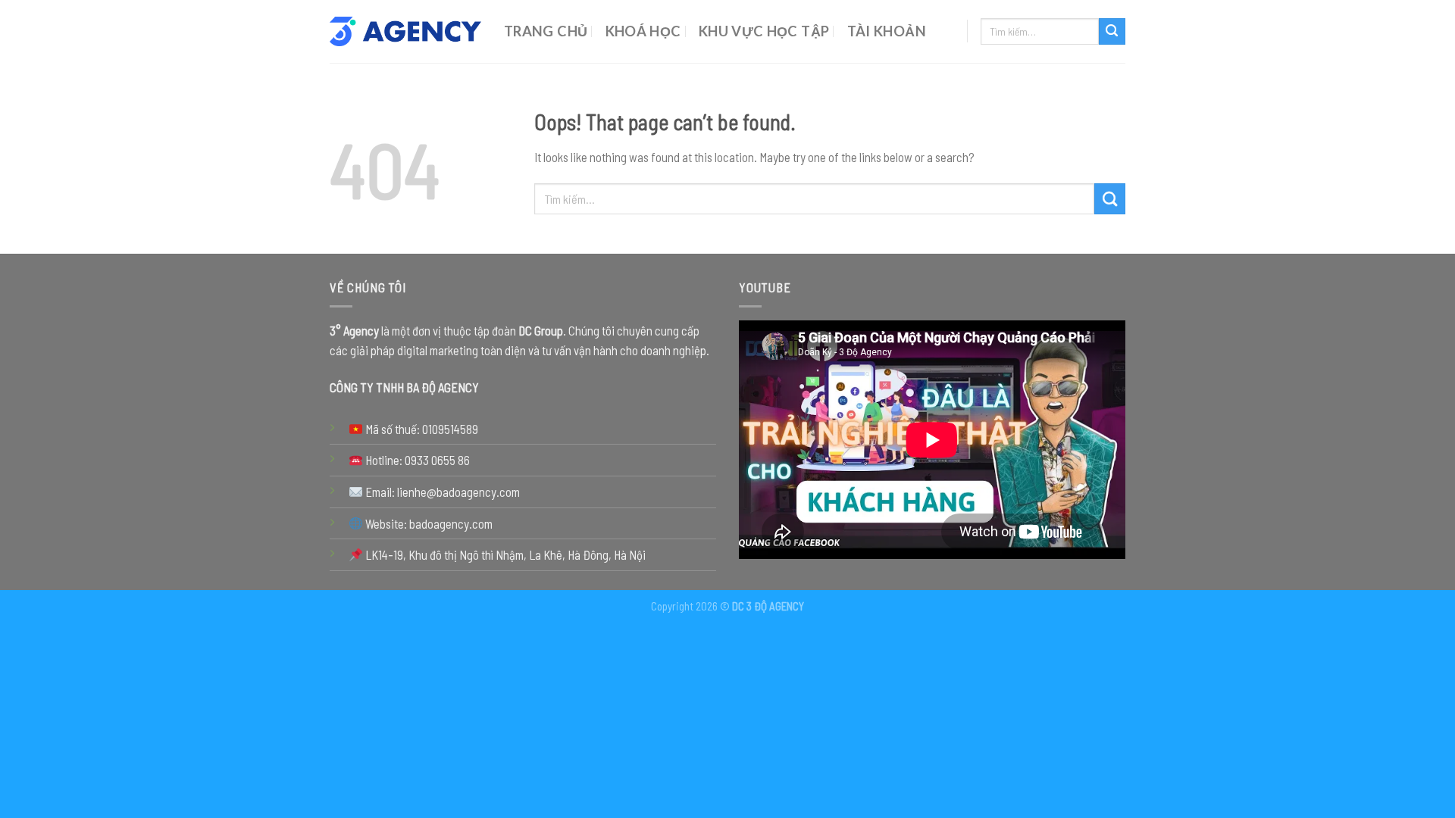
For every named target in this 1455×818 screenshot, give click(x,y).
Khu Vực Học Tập (764, 31)
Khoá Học (643, 31)
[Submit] (1112, 31)
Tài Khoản (886, 31)
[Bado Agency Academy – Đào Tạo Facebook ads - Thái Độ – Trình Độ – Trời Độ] (405, 32)
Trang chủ (545, 31)
